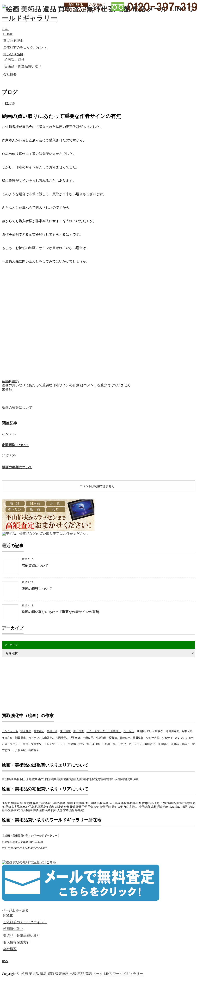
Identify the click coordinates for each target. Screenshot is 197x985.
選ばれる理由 (13, 41)
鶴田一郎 (52, 731)
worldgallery (10, 381)
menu (5, 29)
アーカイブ (11, 644)
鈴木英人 (39, 731)
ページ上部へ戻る (15, 910)
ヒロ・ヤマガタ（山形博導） (103, 731)
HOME (8, 34)
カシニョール (10, 731)
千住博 (24, 743)
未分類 (7, 389)
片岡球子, (61, 737)
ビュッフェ (135, 743)
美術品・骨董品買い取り (22, 66)
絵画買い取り (14, 60)
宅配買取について (15, 445)
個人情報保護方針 (16, 942)
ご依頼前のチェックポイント (25, 47)
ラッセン (128, 731)
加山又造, (47, 737)
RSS (5, 961)
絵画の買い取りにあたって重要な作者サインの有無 (60, 612)
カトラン (33, 737)
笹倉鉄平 (25, 731)
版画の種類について (17, 407)
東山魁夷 (65, 731)
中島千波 (84, 743)
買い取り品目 (13, 54)
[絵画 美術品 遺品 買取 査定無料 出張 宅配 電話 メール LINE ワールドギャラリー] (98, 18)
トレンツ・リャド (54, 743)
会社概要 (10, 74)
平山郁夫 (78, 731)
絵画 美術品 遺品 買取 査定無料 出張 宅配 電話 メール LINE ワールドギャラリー (82, 974)
